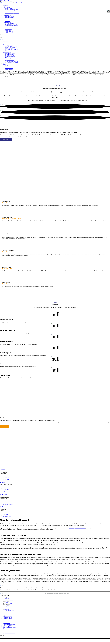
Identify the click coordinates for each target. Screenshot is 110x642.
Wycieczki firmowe (5, 612)
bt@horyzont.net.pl (6, 479)
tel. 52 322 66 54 (6, 514)
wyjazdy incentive (28, 574)
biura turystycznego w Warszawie (77, 528)
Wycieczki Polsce (6, 623)
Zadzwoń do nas (3, 422)
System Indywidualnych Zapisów (9, 627)
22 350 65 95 (6, 609)
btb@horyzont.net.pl (7, 516)
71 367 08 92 (6, 602)
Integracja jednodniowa (7, 615)
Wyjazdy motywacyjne (7, 617)
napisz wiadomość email (52, 422)
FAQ (4, 628)
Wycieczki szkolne (5, 620)
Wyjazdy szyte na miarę (7, 618)
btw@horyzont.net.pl (7, 491)
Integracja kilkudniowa (7, 616)
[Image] (25, 172)
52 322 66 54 (6, 605)
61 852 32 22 (6, 598)
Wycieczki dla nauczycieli (8, 625)
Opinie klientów (55, 188)
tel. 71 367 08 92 (6, 489)
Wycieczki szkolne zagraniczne (9, 624)
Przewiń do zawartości (4, 0)
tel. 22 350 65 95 (6, 501)
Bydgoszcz (3, 507)
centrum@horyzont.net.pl (8, 504)
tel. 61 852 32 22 (6, 477)
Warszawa (3, 494)
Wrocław (3, 482)
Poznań (2, 470)
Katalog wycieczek (6, 626)
